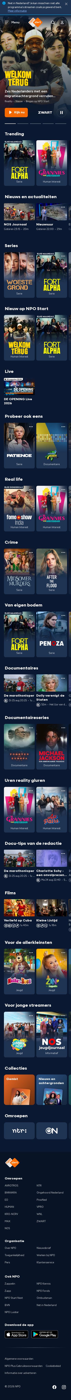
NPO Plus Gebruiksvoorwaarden (24, 1366)
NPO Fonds (43, 1291)
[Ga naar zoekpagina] (53, 22)
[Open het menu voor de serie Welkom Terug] (31, 319)
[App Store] (16, 1334)
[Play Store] (44, 1334)
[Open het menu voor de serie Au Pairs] (63, 790)
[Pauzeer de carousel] (61, 112)
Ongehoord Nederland (50, 1192)
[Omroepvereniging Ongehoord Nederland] (51, 1130)
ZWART (41, 1221)
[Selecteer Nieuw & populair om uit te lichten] (60, 122)
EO (6, 1200)
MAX (7, 1221)
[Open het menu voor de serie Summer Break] (31, 1015)
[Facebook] (54, 1388)
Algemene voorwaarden (19, 1358)
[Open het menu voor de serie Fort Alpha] (31, 144)
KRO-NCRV (11, 1214)
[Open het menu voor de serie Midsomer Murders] (31, 552)
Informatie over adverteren (20, 1373)
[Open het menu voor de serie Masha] (31, 952)
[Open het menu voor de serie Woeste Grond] (31, 256)
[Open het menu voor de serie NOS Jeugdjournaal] (63, 1015)
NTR (39, 1185)
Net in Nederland (47, 1305)
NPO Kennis (43, 1283)
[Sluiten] (66, 4)
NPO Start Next (14, 1298)
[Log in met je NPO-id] (62, 22)
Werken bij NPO (46, 1255)
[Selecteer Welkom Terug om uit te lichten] (10, 122)
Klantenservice (45, 1262)
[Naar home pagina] (35, 22)
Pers (7, 1262)
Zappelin (10, 1283)
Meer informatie (17, 11)
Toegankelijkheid (14, 1255)
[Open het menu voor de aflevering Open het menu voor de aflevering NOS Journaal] (30, 207)
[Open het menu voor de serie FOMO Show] (31, 489)
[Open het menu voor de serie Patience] (31, 426)
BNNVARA (11, 1192)
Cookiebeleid (53, 1366)
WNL (39, 1214)
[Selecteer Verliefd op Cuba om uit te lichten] (48, 122)
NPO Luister (12, 1312)
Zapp (8, 1291)
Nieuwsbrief (44, 1248)
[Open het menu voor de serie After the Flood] (63, 552)
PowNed (42, 1200)
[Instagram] (64, 1388)
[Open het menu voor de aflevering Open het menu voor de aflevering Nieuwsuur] (63, 207)
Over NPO (10, 1248)
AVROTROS (11, 1185)
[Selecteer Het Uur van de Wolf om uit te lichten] (35, 122)
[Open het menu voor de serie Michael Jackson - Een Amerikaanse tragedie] (63, 727)
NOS (7, 1228)
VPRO (40, 1207)
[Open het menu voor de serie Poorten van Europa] (31, 727)
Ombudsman (44, 1298)
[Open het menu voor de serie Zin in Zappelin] (63, 952)
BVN (7, 1305)
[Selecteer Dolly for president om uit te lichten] (22, 122)
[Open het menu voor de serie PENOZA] (63, 615)
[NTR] (19, 1130)
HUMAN (9, 1207)
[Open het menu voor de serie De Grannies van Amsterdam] (63, 144)
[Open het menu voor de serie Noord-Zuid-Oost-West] (63, 426)
